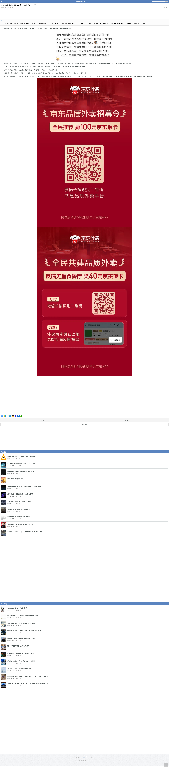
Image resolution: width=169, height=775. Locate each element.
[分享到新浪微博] (8, 416)
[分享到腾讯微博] (10, 416)
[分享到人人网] (18, 416)
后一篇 (126, 420)
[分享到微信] (21, 416)
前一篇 (42, 420)
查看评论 (84, 424)
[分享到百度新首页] (16, 416)
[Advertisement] (84, 13)
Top (165, 764)
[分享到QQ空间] (5, 416)
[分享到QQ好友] (13, 416)
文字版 (78, 757)
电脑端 (91, 757)
